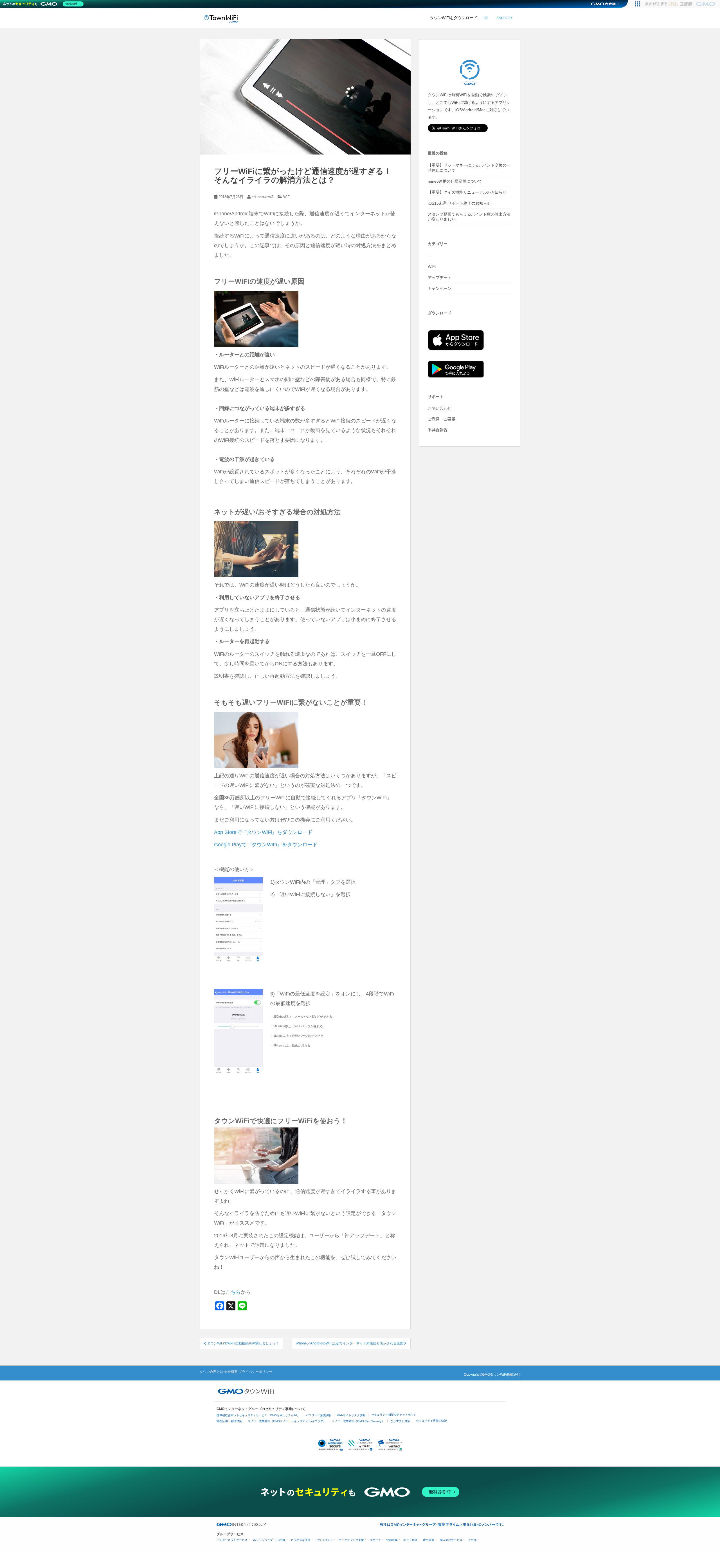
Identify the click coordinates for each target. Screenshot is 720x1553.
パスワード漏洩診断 (318, 1415)
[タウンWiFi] (221, 18)
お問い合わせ (439, 408)
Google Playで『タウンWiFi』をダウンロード (266, 844)
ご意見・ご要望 (441, 419)
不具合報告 (437, 430)
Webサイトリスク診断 (351, 1415)
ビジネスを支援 (300, 1539)
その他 (472, 1539)
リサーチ (375, 1539)
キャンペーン (439, 288)
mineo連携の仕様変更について (455, 181)
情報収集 (392, 1539)
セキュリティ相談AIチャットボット (393, 1414)
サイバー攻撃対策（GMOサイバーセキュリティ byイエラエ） (287, 1421)
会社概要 (231, 1372)
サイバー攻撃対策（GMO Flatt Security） (358, 1421)
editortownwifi (263, 197)
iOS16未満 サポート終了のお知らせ (459, 203)
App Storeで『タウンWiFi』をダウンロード (263, 832)
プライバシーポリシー (255, 1372)
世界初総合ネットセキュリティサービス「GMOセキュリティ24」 (258, 1415)
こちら (233, 1292)
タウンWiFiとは (211, 1372)
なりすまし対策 (400, 1421)
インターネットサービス (232, 1539)
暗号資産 (428, 1539)
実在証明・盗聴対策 (229, 1421)
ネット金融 (410, 1539)
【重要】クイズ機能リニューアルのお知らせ (467, 192)
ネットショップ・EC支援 (269, 1539)
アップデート (439, 277)
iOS (485, 17)
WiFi (287, 197)
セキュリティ (324, 1539)
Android (504, 17)
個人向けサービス (451, 1539)
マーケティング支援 (351, 1539)
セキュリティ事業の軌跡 (431, 1420)
